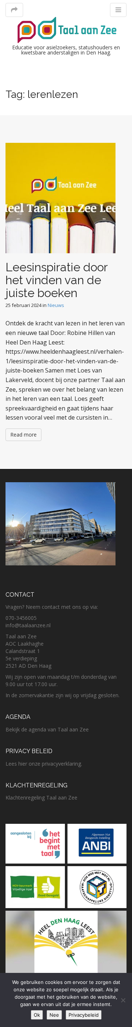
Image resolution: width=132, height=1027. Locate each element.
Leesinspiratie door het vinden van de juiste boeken (56, 280)
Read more (23, 434)
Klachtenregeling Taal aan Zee (41, 797)
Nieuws (56, 305)
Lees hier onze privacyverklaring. (44, 763)
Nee (54, 1015)
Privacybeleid (84, 1015)
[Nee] (122, 1000)
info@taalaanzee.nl (28, 625)
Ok (37, 1015)
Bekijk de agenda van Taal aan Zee (47, 729)
